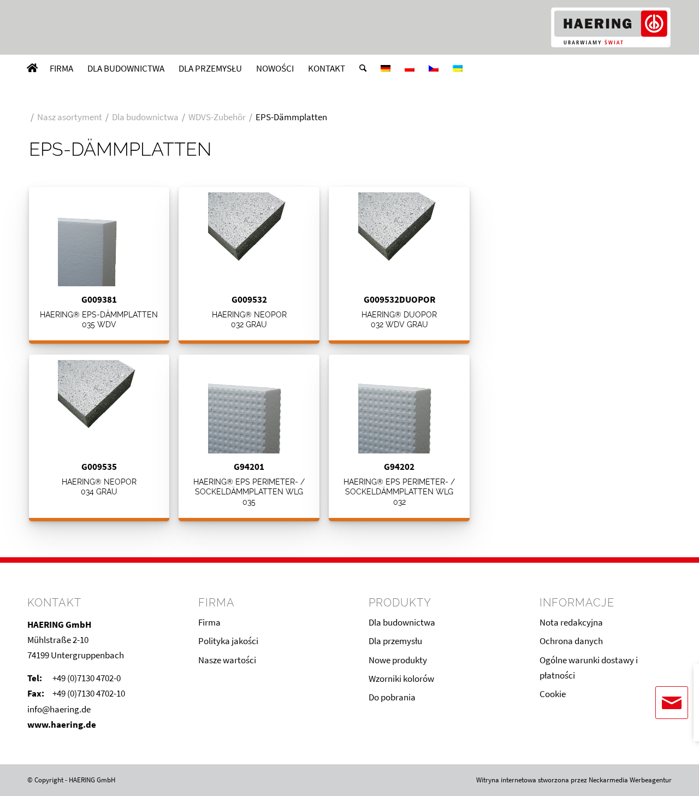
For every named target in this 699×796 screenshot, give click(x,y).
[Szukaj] (363, 68)
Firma (209, 622)
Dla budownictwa (402, 622)
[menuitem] (32, 68)
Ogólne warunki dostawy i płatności (589, 667)
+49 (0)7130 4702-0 (86, 678)
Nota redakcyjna (571, 622)
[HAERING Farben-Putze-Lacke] (610, 27)
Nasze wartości (227, 660)
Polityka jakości (228, 641)
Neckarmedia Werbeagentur (630, 780)
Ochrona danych (571, 641)
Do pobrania (392, 697)
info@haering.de (59, 709)
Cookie (553, 694)
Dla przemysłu (395, 641)
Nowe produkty (398, 660)
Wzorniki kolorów (401, 679)
